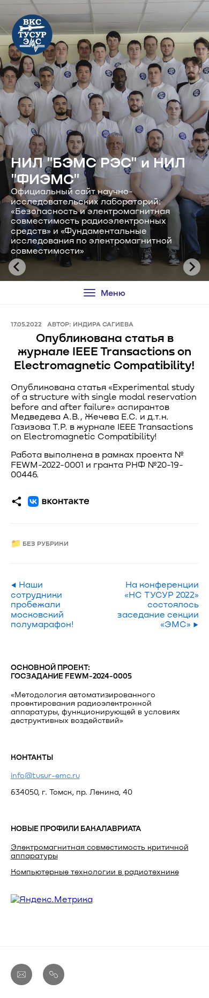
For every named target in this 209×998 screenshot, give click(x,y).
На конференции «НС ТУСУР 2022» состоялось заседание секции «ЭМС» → (158, 604)
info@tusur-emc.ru (45, 775)
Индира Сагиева (103, 323)
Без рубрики (46, 543)
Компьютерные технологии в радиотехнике (95, 871)
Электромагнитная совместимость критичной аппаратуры (100, 851)
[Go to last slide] (17, 267)
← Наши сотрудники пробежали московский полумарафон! (42, 604)
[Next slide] (191, 267)
